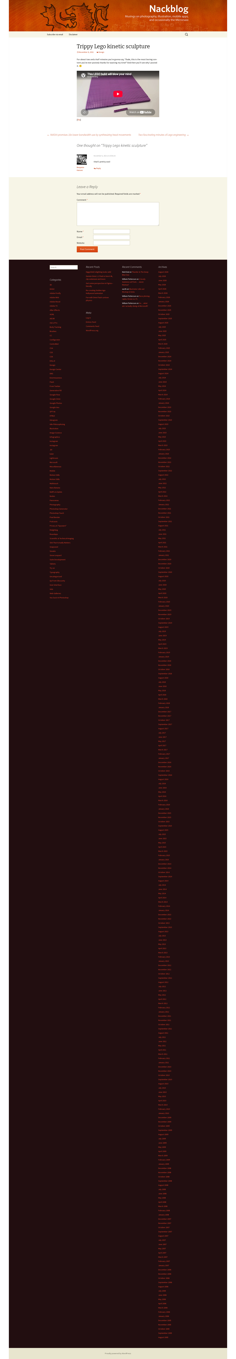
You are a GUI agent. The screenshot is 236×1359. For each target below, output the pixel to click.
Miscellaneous (55, 466)
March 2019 (162, 648)
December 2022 (164, 458)
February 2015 (164, 855)
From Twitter (55, 386)
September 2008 (165, 1181)
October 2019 (163, 618)
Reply (98, 168)
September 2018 (165, 673)
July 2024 (162, 377)
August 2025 (163, 322)
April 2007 (162, 1253)
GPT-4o (52, 411)
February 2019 (164, 652)
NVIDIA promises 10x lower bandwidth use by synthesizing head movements (89, 134)
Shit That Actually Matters (60, 542)
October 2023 (163, 415)
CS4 (51, 348)
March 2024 (162, 394)
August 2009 (163, 1134)
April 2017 (162, 745)
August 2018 (163, 678)
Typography (55, 572)
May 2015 (162, 842)
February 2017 (164, 754)
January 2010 (163, 1113)
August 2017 (163, 728)
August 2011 (163, 1033)
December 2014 (164, 864)
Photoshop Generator (59, 509)
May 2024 (162, 386)
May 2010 (162, 1096)
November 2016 (164, 766)
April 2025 (162, 339)
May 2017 (162, 741)
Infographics (55, 437)
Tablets (53, 564)
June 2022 (162, 483)
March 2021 (162, 547)
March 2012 (162, 1003)
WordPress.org (92, 330)
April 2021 (162, 542)
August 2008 (163, 1185)
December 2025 (164, 306)
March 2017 (162, 749)
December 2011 (164, 1016)
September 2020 (165, 572)
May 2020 (162, 589)
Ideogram (54, 420)
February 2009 (164, 1160)
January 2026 (163, 301)
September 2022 (165, 470)
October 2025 (163, 314)
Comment (82, 199)
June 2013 (162, 940)
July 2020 (162, 580)
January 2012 (163, 1012)
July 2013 (162, 935)
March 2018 (162, 699)
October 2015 (163, 821)
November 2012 (164, 969)
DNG (51, 373)
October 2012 (163, 974)
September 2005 (165, 1333)
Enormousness (56, 378)
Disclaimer (73, 34)
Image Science (56, 432)
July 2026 (162, 276)
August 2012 (163, 982)
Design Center (55, 369)
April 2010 (162, 1100)
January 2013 (163, 961)
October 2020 (163, 568)
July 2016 (162, 783)
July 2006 (162, 1291)
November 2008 (164, 1172)
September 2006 (165, 1282)
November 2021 (164, 513)
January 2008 (163, 1214)
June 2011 (162, 1041)
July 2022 (162, 479)
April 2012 (162, 999)
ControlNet (54, 344)
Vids (51, 589)
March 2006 (162, 1307)
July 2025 (162, 327)
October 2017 (163, 720)
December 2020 (164, 559)
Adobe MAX (54, 297)
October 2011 (163, 1024)
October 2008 (163, 1176)
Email (80, 237)
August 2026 (163, 272)
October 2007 (163, 1227)
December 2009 (164, 1117)
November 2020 (164, 563)
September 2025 (165, 318)
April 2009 (162, 1151)
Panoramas (54, 500)
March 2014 (162, 902)
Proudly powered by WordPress (118, 1353)
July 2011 (162, 1037)
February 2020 (164, 601)
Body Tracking (55, 327)
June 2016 (162, 787)
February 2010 (164, 1109)
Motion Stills (55, 475)
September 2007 (165, 1231)
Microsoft (53, 462)
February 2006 (164, 1312)
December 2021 (164, 508)
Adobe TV (53, 306)
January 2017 (163, 758)
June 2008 (162, 1193)
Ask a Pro (53, 323)
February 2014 (164, 906)
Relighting (54, 530)
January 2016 (163, 809)
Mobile (52, 471)
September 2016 (165, 775)
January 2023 (163, 453)
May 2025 (162, 335)
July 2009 (162, 1138)
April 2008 (162, 1202)
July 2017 (162, 733)
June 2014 (162, 889)
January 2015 (163, 859)
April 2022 (162, 492)
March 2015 (162, 851)
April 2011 (162, 1050)
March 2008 (162, 1206)
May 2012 (162, 995)
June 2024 (162, 382)
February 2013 (164, 957)
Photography (55, 504)
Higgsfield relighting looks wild (98, 272)
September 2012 (165, 978)
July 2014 (162, 885)
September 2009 (165, 1130)
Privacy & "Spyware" (58, 526)
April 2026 (162, 289)
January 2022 (163, 504)
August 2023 (163, 424)
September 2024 (165, 369)
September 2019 (165, 623)
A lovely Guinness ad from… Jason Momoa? (133, 282)
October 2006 (163, 1278)
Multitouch (54, 483)
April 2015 (162, 847)
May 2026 (162, 284)
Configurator (55, 339)
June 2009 (162, 1143)
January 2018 (163, 707)
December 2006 (164, 1269)
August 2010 (163, 1083)
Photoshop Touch (57, 513)
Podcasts (53, 521)
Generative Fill (55, 390)
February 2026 (164, 297)
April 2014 (162, 897)
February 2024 (164, 399)
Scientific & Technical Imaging (62, 538)
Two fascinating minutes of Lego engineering (163, 134)
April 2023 (162, 441)
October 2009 (163, 1126)
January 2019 (163, 656)
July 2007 (162, 1240)
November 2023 (164, 411)
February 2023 (164, 449)
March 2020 (162, 597)
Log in (88, 318)
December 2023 (164, 407)
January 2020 (163, 606)
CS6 (51, 356)
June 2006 (162, 1295)
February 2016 (164, 804)
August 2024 (163, 373)
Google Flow (55, 394)
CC (51, 335)
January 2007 (163, 1265)
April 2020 (162, 593)
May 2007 (162, 1248)
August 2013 (163, 931)
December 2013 (164, 914)
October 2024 (163, 365)
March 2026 (162, 293)
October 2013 (163, 923)
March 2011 (162, 1054)
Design (101, 52)
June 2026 (162, 280)
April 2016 (162, 796)
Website (80, 243)
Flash (52, 382)
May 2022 (162, 487)
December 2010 (164, 1067)
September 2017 (165, 724)
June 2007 (162, 1244)
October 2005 (163, 1329)
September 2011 (165, 1028)
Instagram (54, 441)
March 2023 (162, 445)
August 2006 (163, 1286)
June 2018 (162, 686)
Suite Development (57, 559)
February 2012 (164, 1007)
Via (78, 119)
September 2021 (165, 521)
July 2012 (162, 986)
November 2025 (164, 310)
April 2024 (162, 390)
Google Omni (55, 399)
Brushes (53, 331)
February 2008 (164, 1210)
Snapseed (54, 547)
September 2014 (165, 876)
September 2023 (165, 420)
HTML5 (52, 416)
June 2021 (162, 534)
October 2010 (163, 1075)
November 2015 (164, 817)
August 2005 (163, 1337)
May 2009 (162, 1147)
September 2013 (165, 927)
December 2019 (164, 610)
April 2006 (162, 1303)
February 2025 (164, 348)
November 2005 (164, 1324)
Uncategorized (56, 576)
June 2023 (162, 432)
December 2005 (164, 1320)
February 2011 (164, 1058)
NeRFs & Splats (56, 492)
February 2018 (164, 703)
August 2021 (163, 525)
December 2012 (164, 965)
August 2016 (163, 779)
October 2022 (163, 466)
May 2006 (162, 1299)
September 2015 (165, 826)
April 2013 (162, 948)
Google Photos (56, 403)
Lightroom (54, 458)
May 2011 (162, 1045)
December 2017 (164, 711)
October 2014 (163, 872)
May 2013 (162, 944)
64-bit (52, 289)
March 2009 (162, 1155)
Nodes (52, 496)
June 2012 (162, 990)
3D (51, 285)
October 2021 (163, 517)
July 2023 (162, 428)
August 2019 (163, 627)
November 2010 (164, 1071)
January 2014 (163, 910)
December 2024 (164, 356)
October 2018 (163, 669)
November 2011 (164, 1020)
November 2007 (164, 1223)
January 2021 (163, 555)
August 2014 (163, 880)
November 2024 (164, 360)
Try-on (52, 568)
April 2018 (162, 694)
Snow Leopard (55, 555)
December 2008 (164, 1168)
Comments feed (92, 326)
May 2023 (162, 437)
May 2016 (162, 792)
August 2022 (163, 475)
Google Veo (54, 407)
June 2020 (162, 585)
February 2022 (164, 500)
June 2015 (162, 838)
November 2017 (164, 716)
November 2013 (164, 919)
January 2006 (163, 1316)
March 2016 (162, 800)
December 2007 (164, 1219)
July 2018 (162, 682)
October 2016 (163, 771)
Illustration (54, 428)
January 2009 (163, 1164)
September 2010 (165, 1079)
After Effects (55, 310)
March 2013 (162, 952)
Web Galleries (55, 593)
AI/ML (52, 314)
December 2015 (164, 813)
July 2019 (162, 631)
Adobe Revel (55, 301)
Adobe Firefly (55, 293)
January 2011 (163, 1062)
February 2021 (164, 551)
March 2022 (162, 496)
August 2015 (163, 830)
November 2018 (164, 665)
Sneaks (53, 551)
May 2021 (162, 538)
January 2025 (163, 352)
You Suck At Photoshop (59, 597)
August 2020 (163, 576)
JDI (51, 449)
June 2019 (162, 635)
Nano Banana (55, 487)
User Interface (55, 585)
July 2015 (162, 834)
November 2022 (164, 462)
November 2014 (164, 868)
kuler (52, 454)
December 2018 (164, 661)
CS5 (51, 352)
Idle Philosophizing (57, 424)
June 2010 (162, 1092)
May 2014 (162, 893)
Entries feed (91, 322)
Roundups (54, 534)
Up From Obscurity (57, 580)
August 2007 (163, 1236)
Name (80, 231)
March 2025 (162, 344)
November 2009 (164, 1121)
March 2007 (162, 1257)
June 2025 (162, 331)
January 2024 (163, 403)
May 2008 (162, 1198)
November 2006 (164, 1274)
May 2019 (162, 640)
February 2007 (164, 1261)
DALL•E (52, 361)
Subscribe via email (55, 34)
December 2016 (164, 762)
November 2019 (164, 614)
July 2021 (162, 530)
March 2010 (162, 1105)
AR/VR (52, 318)
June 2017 (162, 737)
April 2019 (162, 644)
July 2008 (162, 1189)
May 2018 (162, 690)
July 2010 (162, 1088)
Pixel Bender (55, 517)
